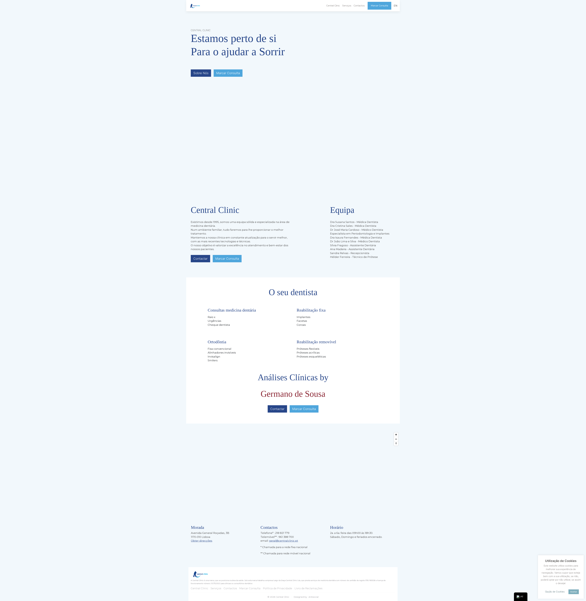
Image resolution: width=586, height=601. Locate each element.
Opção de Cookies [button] (555, 591)
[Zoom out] (396, 439)
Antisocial (313, 597)
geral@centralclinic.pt (283, 540)
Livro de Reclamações (308, 588)
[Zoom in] (396, 434)
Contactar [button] (200, 258)
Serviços (346, 5)
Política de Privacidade (277, 588)
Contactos (359, 5)
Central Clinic (333, 5)
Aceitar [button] (573, 591)
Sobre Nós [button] (200, 73)
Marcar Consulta (228, 73)
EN (395, 5)
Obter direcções (201, 540)
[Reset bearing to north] (396, 443)
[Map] (293, 476)
